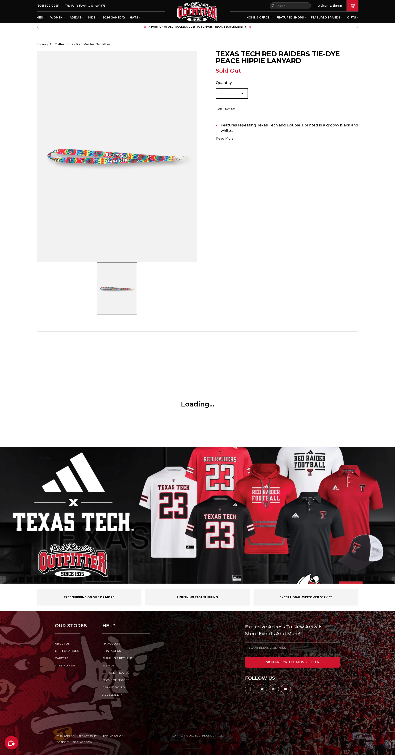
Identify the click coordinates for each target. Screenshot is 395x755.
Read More (225, 138)
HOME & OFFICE (258, 17)
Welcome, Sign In (330, 5)
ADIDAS (76, 17)
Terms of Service (115, 680)
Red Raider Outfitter (93, 44)
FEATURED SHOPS (290, 17)
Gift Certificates (115, 672)
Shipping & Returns (117, 658)
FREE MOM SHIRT (67, 665)
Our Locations (67, 651)
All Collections (61, 44)
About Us (62, 643)
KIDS (92, 17)
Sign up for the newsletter (293, 662)
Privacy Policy (88, 736)
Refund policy (113, 687)
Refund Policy (113, 736)
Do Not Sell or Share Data (74, 742)
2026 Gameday (113, 17)
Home (41, 44)
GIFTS (352, 17)
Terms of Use (65, 736)
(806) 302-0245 (48, 5)
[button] (37, 27)
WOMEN (56, 17)
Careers (61, 658)
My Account (112, 643)
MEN (40, 17)
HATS (134, 17)
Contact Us (111, 651)
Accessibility (112, 694)
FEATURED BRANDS (326, 17)
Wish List (109, 665)
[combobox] (290, 5)
